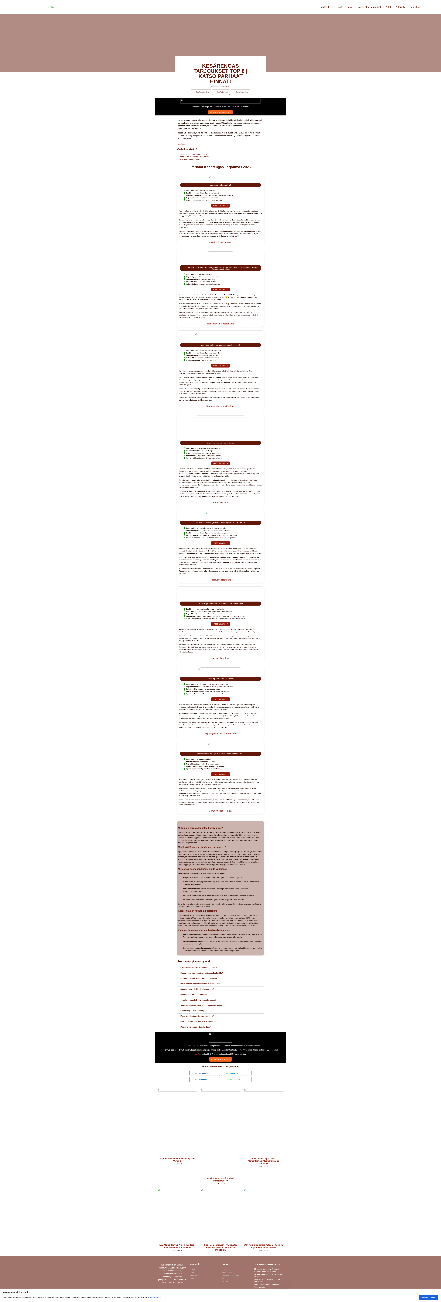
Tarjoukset (415, 7)
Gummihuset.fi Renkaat (220, 811)
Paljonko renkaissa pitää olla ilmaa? (196, 1027)
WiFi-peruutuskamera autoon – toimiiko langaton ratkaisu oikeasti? (263, 1246)
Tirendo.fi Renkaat (221, 502)
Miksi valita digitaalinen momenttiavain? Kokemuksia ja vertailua (263, 1161)
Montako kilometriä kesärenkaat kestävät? (198, 978)
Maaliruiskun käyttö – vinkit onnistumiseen (220, 1179)
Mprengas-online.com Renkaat (220, 733)
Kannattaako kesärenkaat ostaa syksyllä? (198, 968)
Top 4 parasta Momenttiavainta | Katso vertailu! (177, 1159)
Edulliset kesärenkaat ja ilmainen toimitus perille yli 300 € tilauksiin (220, 523)
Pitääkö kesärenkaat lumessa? (193, 995)
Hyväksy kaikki (428, 1297)
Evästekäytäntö (155, 1297)
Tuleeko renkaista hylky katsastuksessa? (198, 1000)
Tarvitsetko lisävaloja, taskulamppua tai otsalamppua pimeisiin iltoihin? (220, 107)
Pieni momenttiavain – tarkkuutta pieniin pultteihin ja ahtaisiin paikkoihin (220, 1247)
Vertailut (325, 7)
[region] (220, 1295)
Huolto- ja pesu (344, 7)
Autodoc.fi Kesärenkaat (220, 242)
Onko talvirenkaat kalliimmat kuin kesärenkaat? (200, 984)
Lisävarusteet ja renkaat (368, 7)
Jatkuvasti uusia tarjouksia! (220, 185)
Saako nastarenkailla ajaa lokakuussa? (197, 989)
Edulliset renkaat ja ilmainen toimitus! (220, 443)
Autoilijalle (401, 7)
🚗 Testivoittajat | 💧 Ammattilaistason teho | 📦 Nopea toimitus (220, 1054)
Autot (388, 7)
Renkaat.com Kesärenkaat (220, 324)
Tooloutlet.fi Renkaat (221, 580)
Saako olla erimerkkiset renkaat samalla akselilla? (201, 973)
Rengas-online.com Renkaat (220, 406)
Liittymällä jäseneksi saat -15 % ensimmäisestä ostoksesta (220, 604)
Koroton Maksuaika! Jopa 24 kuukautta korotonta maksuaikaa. (220, 754)
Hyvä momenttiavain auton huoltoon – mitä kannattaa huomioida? (177, 1246)
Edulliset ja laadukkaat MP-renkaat (220, 679)
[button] (201, 92)
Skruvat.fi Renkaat (220, 658)
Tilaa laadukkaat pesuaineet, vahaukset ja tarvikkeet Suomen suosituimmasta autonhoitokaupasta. (221, 1046)
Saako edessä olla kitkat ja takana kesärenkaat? (201, 1005)
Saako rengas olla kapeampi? (193, 1011)
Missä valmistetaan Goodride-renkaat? (197, 1016)
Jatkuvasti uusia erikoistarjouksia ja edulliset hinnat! (220, 345)
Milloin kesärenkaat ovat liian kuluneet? (197, 1022)
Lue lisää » (177, 1164)
